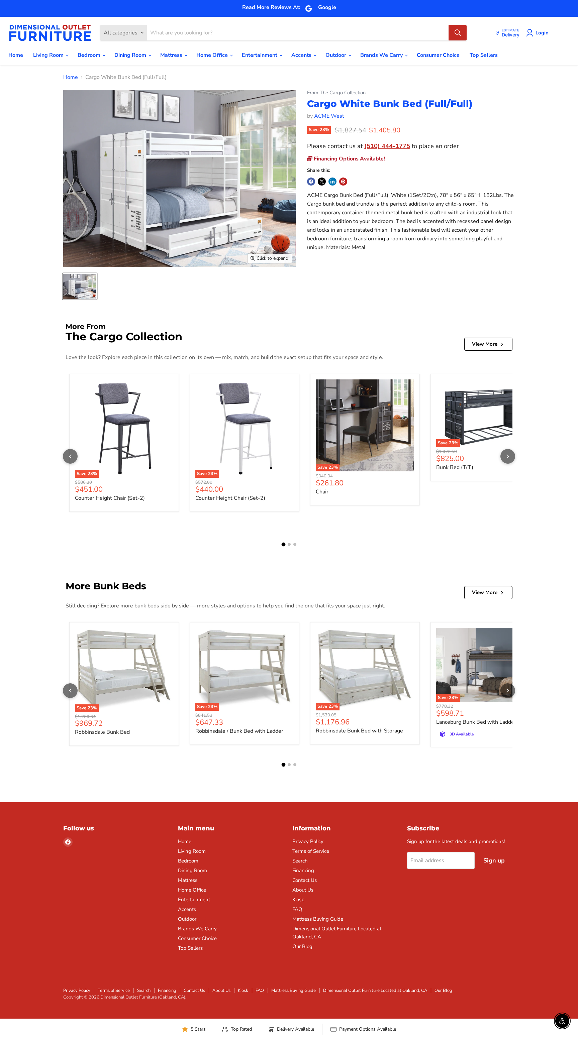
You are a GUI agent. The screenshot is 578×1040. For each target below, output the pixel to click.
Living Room (49, 55)
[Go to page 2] (289, 544)
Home (15, 55)
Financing (303, 870)
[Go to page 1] (283, 545)
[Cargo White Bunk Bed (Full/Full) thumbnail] (80, 286)
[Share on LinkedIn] (332, 182)
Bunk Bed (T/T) (454, 467)
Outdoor (336, 55)
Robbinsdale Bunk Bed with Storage (359, 730)
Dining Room (131, 55)
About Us (302, 890)
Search (300, 860)
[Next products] (507, 456)
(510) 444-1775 (387, 146)
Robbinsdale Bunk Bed (102, 732)
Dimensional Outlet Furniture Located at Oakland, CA (375, 991)
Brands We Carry (382, 55)
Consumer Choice (438, 55)
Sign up (494, 860)
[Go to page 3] (294, 544)
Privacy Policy (307, 841)
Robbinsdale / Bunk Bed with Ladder (239, 731)
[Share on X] (322, 182)
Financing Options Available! (348, 158)
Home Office (212, 55)
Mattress (172, 55)
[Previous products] (70, 456)
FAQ (297, 909)
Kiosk (298, 899)
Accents (302, 55)
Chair (322, 491)
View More (484, 344)
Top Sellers (484, 55)
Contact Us (304, 880)
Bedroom (90, 55)
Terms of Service (310, 851)
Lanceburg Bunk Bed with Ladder (476, 722)
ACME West (329, 116)
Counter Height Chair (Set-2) (110, 498)
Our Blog (302, 946)
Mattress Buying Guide (317, 919)
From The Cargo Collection (336, 93)
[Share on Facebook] (311, 182)
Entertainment (260, 55)
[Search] (458, 32)
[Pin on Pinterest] (343, 182)
